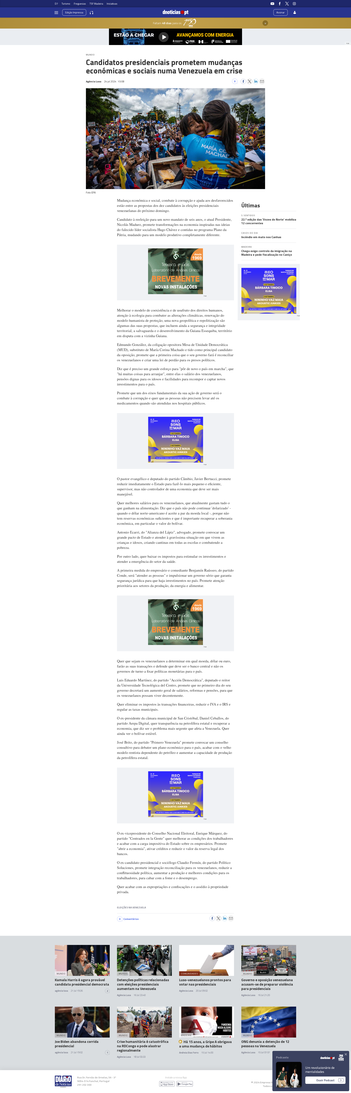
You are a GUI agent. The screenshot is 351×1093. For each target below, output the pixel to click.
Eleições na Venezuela (131, 907)
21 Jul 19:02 (77, 1052)
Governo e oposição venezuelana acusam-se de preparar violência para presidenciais (267, 984)
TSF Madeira (96, 3)
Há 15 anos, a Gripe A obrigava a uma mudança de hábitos (205, 1044)
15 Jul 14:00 (207, 1052)
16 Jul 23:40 (140, 995)
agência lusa (61, 991)
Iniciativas (112, 3)
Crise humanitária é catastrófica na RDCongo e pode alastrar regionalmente (143, 1046)
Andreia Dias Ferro (189, 1052)
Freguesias (80, 3)
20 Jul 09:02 (202, 991)
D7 (56, 3)
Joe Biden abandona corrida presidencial (77, 1044)
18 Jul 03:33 (140, 1057)
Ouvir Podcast (325, 1080)
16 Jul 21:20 (264, 995)
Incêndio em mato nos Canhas (261, 237)
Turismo (66, 3)
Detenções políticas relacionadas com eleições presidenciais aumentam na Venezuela (143, 984)
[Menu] (56, 12)
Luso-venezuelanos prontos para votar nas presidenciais (205, 982)
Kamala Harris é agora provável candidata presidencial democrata (82, 982)
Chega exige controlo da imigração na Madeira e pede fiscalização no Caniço (266, 253)
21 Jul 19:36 (77, 991)
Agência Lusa (124, 995)
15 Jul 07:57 (264, 1052)
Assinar (280, 12)
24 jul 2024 (114, 81)
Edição (74, 12)
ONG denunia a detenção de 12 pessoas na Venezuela (265, 1044)
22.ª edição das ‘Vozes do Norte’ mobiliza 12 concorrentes (268, 221)
